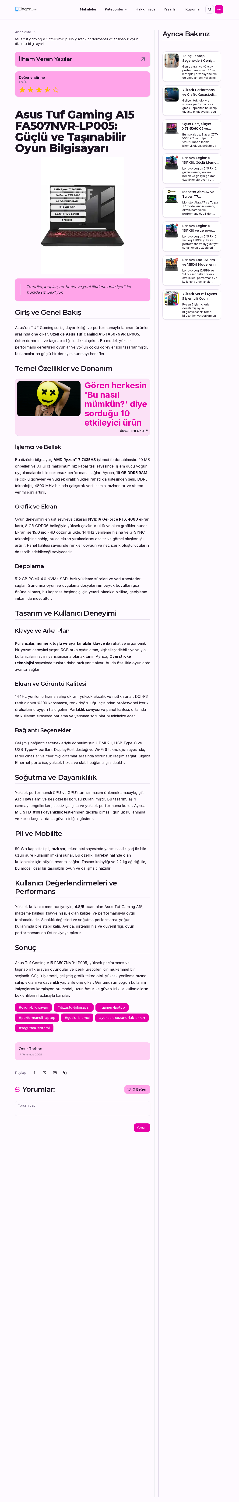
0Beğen (140, 1089)
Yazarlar (170, 9)
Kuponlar (193, 9)
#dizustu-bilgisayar (73, 1007)
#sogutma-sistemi (34, 1028)
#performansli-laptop (37, 1018)
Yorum (142, 1128)
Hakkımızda (145, 9)
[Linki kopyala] (65, 1072)
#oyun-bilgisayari (33, 1007)
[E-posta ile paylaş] (55, 1072)
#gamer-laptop (112, 1007)
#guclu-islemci (77, 1018)
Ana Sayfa (23, 32)
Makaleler (88, 9)
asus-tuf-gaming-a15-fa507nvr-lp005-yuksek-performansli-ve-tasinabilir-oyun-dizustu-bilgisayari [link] (77, 41)
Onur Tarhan (30, 1049)
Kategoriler (114, 9)
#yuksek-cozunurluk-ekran (122, 1018)
